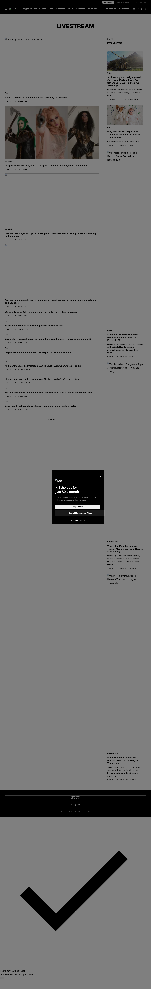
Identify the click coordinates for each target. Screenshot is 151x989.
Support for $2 (77, 507)
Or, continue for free (77, 520)
